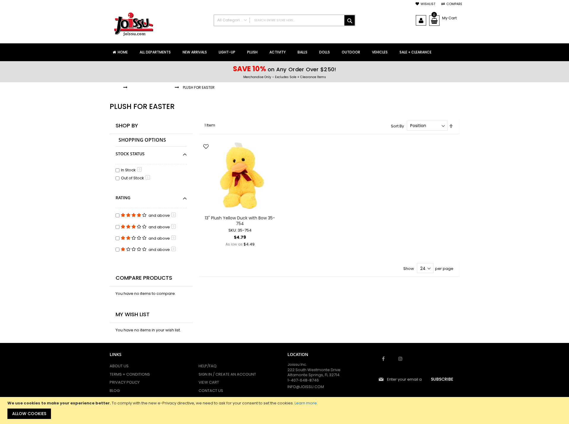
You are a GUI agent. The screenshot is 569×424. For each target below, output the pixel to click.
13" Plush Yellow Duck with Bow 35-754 (240, 221)
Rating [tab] (123, 197)
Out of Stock (135, 178)
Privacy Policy (125, 382)
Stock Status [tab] (130, 153)
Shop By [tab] (127, 125)
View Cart (209, 382)
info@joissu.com (305, 387)
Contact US (211, 390)
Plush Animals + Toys (151, 87)
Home (114, 87)
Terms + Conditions (130, 374)
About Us (119, 366)
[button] (206, 147)
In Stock (130, 170)
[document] (285, 410)
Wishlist (428, 4)
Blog (115, 390)
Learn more (306, 403)
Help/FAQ (208, 366)
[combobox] (284, 20)
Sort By (397, 126)
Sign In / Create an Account (227, 374)
